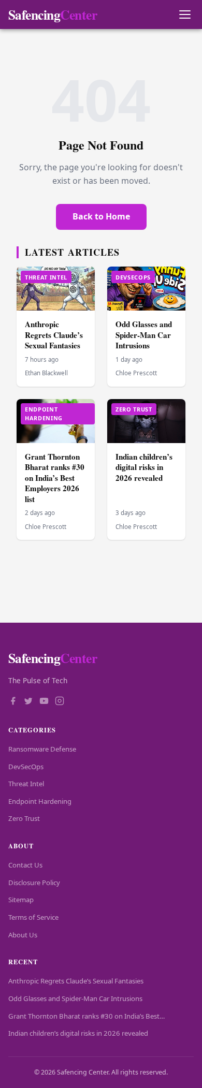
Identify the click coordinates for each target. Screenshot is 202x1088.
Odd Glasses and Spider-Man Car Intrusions (144, 334)
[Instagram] (59, 702)
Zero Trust (24, 818)
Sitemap (21, 899)
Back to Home (101, 216)
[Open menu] (185, 14)
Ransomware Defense (42, 749)
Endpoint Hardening (39, 801)
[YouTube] (44, 702)
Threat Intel (26, 783)
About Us (22, 934)
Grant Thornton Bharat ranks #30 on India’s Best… (86, 1016)
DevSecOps (26, 766)
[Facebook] (13, 702)
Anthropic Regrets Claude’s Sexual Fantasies (54, 334)
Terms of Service (33, 917)
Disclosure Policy (34, 882)
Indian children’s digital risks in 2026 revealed (144, 467)
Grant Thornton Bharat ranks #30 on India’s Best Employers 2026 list (54, 478)
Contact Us (25, 865)
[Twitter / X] (28, 702)
